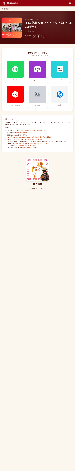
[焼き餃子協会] (10, 3)
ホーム (27, 19)
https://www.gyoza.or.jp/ (31, 147)
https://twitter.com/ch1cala (39, 143)
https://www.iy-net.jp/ (34, 139)
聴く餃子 (6, 9)
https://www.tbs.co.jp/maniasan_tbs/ (33, 130)
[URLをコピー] (43, 36)
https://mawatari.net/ (21, 133)
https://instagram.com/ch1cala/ (25, 145)
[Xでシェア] (34, 36)
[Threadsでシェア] (38, 36)
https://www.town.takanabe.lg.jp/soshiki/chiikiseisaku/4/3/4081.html (29, 137)
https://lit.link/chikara (19, 143)
